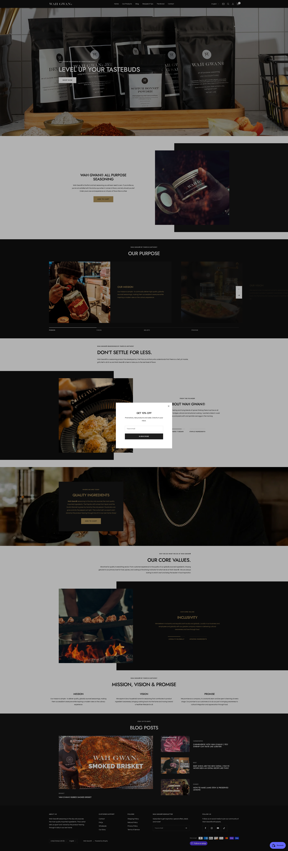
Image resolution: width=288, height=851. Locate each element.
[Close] (168, 406)
